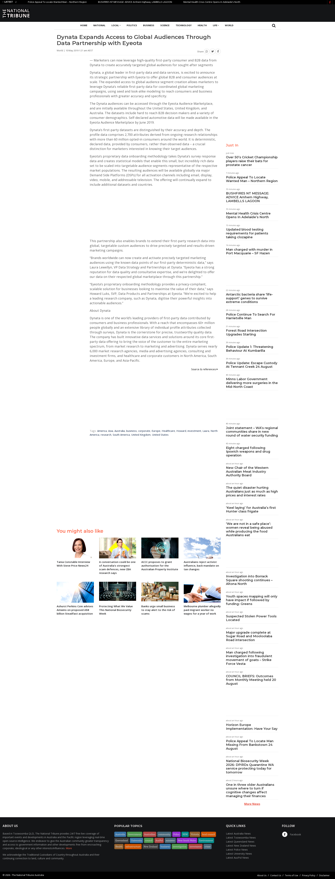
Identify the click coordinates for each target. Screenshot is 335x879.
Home (83, 25)
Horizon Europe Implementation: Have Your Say (251, 727)
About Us (261, 875)
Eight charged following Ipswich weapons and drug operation (248, 451)
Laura (206, 431)
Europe (156, 431)
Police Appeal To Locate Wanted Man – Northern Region (39, 1)
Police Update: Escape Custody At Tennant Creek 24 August (251, 365)
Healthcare (168, 431)
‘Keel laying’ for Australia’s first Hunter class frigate (251, 510)
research (106, 434)
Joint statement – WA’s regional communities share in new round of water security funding (252, 431)
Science (164, 25)
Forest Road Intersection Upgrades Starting (246, 332)
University (136, 840)
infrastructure (133, 846)
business (131, 431)
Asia (110, 431)
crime (207, 846)
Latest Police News (237, 849)
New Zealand (151, 846)
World (229, 25)
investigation (180, 846)
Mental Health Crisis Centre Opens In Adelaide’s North (193, 1)
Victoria (195, 834)
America (102, 431)
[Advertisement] (268, 13)
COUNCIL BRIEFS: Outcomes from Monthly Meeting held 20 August (251, 680)
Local (115, 25)
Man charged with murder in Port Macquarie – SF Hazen (249, 251)
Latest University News (239, 853)
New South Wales (187, 840)
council (148, 840)
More (69, 848)
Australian (149, 834)
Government (134, 834)
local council (208, 834)
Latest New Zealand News (241, 845)
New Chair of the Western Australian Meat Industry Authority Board (247, 471)
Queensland (121, 840)
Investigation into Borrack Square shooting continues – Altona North (249, 580)
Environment (206, 840)
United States (160, 434)
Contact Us (275, 875)
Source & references (204, 369)
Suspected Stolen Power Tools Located (251, 618)
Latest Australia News (238, 833)
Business (148, 25)
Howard (181, 431)
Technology (184, 25)
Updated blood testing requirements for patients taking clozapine (247, 233)
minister (170, 840)
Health (202, 25)
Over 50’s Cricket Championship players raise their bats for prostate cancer (252, 161)
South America (121, 434)
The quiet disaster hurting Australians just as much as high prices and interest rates (252, 491)
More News (252, 804)
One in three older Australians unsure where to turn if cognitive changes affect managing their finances (250, 790)
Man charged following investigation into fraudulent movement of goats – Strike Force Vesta (249, 658)
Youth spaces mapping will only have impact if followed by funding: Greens (251, 600)
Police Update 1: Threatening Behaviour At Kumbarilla (249, 349)
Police (176, 834)
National (99, 25)
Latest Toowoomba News (241, 837)
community (164, 834)
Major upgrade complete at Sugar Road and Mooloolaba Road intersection (249, 636)
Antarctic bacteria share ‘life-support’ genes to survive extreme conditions (249, 298)
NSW (185, 834)
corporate (144, 431)
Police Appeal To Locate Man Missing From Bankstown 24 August (250, 745)
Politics (132, 25)
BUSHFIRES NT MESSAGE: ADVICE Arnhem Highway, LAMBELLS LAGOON (117, 1)
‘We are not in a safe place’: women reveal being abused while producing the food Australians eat (249, 529)
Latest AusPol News (237, 857)
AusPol (159, 840)
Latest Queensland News (240, 841)
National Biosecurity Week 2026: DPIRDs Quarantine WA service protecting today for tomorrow (250, 766)
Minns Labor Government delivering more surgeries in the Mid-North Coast (252, 383)
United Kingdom (141, 434)
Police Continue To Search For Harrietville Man (250, 316)
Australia (119, 431)
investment (194, 431)
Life (215, 25)
